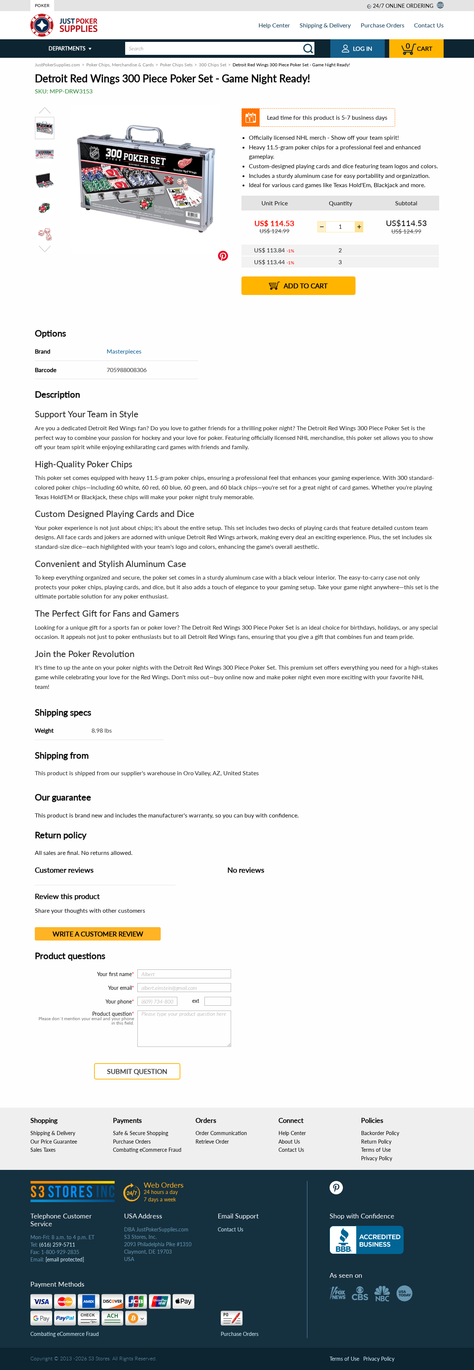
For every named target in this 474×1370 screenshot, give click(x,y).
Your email (120, 988)
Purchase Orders (382, 25)
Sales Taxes (43, 1150)
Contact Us (429, 25)
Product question (112, 1013)
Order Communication (221, 1133)
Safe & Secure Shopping (140, 1133)
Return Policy (376, 1141)
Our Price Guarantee (53, 1141)
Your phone (119, 1001)
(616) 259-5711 (57, 1244)
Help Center (274, 25)
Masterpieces (124, 351)
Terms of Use (376, 1150)
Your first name (114, 974)
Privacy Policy (376, 1158)
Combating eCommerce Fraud (147, 1150)
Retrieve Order (212, 1141)
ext (195, 1001)
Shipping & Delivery (325, 25)
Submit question (137, 1071)
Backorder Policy (380, 1133)
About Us (289, 1141)
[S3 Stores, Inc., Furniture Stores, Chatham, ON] (367, 1240)
